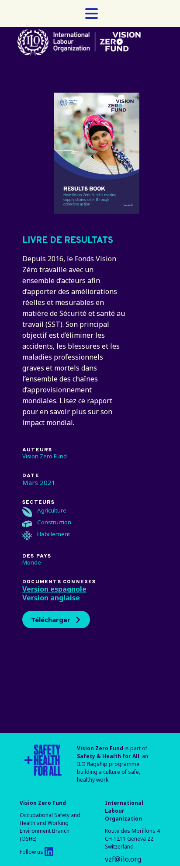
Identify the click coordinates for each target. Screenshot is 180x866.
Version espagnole (54, 589)
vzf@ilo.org (123, 859)
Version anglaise (51, 598)
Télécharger (50, 619)
